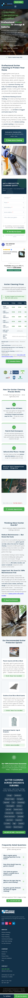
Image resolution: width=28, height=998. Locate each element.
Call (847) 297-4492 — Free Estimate (14, 832)
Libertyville (20, 816)
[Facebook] (3, 923)
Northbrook (18, 795)
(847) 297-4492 (5, 969)
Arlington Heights (9, 799)
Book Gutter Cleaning (15, 140)
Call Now (8, 996)
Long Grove (19, 820)
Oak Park (8, 809)
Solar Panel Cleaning (7, 941)
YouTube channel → (18, 503)
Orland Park (19, 813)
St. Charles (7, 823)
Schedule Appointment (15, 509)
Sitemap (11, 991)
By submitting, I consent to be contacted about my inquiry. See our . (14, 226)
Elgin (14, 823)
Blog (3, 960)
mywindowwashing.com (19, 991)
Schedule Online (15, 361)
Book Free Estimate (12, 600)
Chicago (9, 795)
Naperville (6, 802)
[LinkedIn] (13, 923)
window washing (19, 122)
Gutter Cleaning (5, 934)
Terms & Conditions (7, 958)
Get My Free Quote (15, 231)
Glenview (8, 827)
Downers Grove (18, 809)
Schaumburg (21, 802)
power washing (8, 124)
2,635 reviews (17, 267)
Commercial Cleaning (7, 939)
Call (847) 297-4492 (15, 900)
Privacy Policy (21, 227)
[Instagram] (6, 923)
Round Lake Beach (9, 816)
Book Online (18, 2)
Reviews (4, 954)
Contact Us (4, 951)
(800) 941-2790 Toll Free (7, 971)
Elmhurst (19, 806)
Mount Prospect (18, 827)
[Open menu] (15, 6)
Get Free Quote (22, 996)
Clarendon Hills (9, 813)
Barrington (20, 799)
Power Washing (5, 936)
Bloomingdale (10, 806)
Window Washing (6, 932)
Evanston (21, 823)
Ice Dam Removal (6, 943)
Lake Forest (9, 820)
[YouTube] (10, 923)
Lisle (13, 802)
